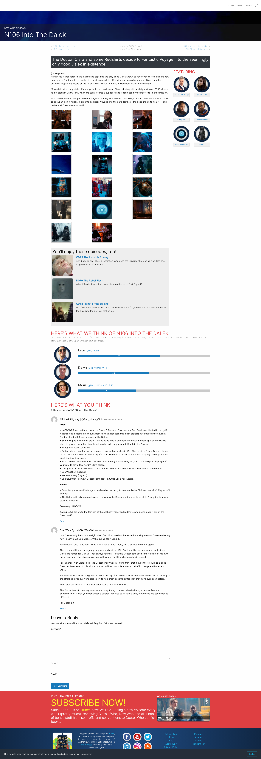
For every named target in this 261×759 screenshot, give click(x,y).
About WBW (171, 743)
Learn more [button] (86, 754)
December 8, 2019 (113, 419)
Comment (56, 629)
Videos (198, 740)
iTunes (86, 710)
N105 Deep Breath (61, 49)
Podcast (198, 734)
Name (54, 663)
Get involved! (171, 734)
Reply (63, 521)
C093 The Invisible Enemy (64, 46)
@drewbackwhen (98, 368)
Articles (198, 737)
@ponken (93, 350)
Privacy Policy (171, 747)
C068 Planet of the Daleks (92, 303)
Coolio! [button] (251, 754)
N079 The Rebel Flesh (89, 280)
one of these (86, 745)
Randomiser (198, 743)
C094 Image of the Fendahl (196, 46)
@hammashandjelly (101, 385)
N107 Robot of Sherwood (197, 49)
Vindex (171, 737)
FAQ (171, 740)
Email (54, 674)
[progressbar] (144, 356)
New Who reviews (15, 28)
